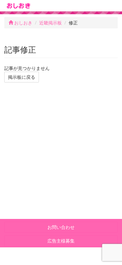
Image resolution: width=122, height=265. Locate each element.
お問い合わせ (61, 227)
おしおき (22, 23)
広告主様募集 (61, 241)
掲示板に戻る (21, 77)
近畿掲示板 (50, 23)
